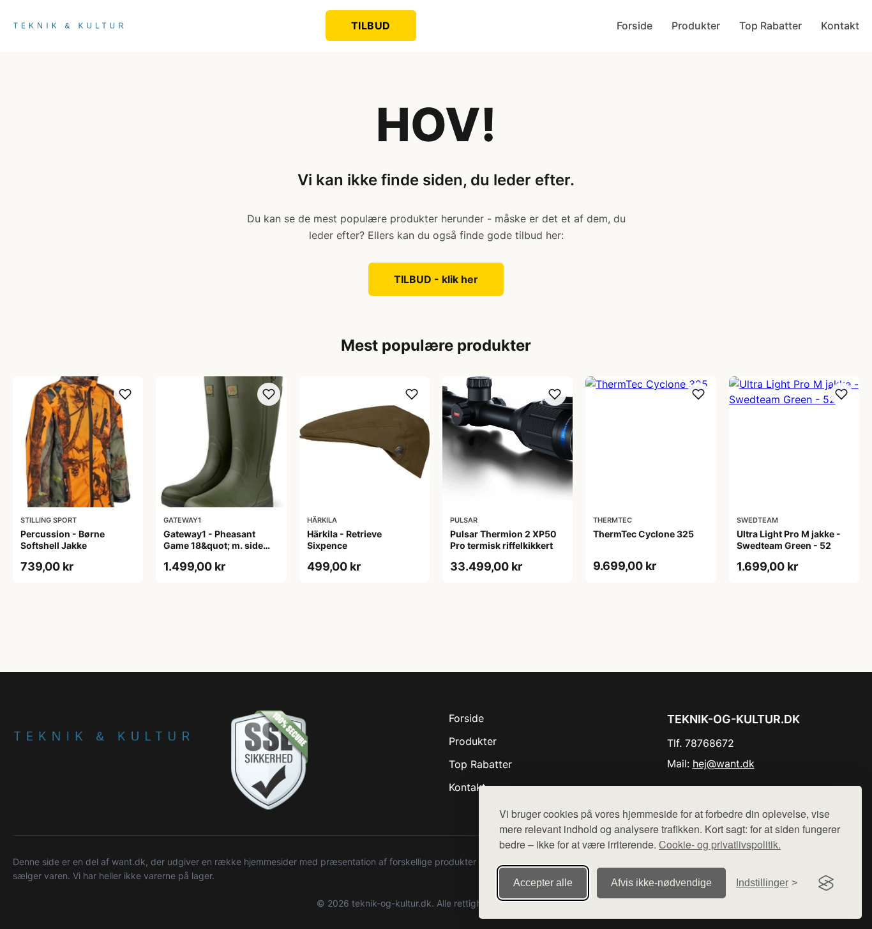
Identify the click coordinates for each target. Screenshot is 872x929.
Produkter (696, 25)
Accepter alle (543, 882)
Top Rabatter (770, 25)
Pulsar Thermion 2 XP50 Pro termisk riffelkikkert (503, 539)
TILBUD (371, 25)
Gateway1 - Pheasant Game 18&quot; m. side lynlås (213, 545)
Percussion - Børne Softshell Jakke (62, 539)
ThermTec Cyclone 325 (643, 533)
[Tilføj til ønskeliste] (125, 394)
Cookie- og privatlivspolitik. (720, 844)
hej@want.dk (724, 763)
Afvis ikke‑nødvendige (661, 882)
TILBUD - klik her (436, 279)
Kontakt (840, 25)
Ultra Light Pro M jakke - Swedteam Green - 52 (789, 539)
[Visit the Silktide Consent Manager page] (826, 883)
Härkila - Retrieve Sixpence (344, 539)
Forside (634, 25)
